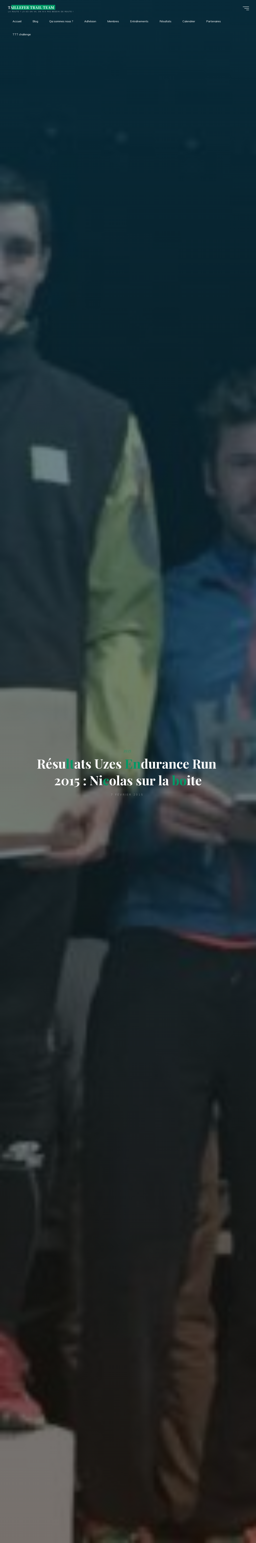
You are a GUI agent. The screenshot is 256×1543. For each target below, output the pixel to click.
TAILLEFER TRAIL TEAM (31, 7)
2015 (127, 751)
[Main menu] (246, 8)
